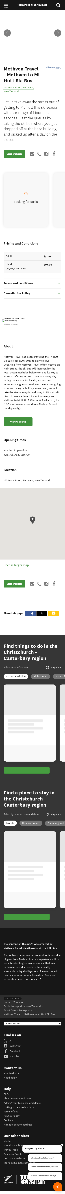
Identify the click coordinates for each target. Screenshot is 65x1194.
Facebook (15, 1051)
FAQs (7, 1094)
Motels (10, 823)
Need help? (10, 1077)
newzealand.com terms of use (22, 979)
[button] (6, 5)
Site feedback (11, 1073)
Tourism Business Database (19, 1162)
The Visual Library (14, 1145)
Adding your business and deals (22, 1103)
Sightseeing (40, 676)
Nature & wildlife (16, 676)
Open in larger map (16, 565)
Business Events (13, 1154)
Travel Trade (11, 1149)
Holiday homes (31, 823)
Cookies (8, 1120)
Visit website (14, 154)
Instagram (15, 1046)
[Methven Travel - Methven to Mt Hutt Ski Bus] (53, 67)
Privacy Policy (12, 1115)
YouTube (14, 1056)
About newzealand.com (17, 1098)
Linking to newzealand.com (19, 1107)
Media (7, 1141)
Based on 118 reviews (11, 324)
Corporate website (14, 1158)
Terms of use (11, 1111)
